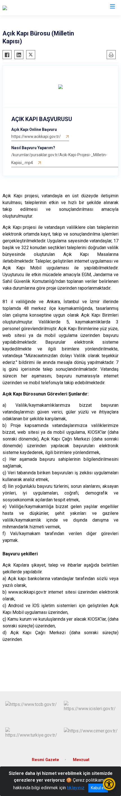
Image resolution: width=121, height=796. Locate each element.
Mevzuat (81, 759)
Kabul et (98, 788)
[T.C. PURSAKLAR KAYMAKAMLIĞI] (36, 7)
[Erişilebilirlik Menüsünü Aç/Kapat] (109, 784)
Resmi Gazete (45, 759)
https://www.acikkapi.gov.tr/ (36, 136)
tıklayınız (75, 787)
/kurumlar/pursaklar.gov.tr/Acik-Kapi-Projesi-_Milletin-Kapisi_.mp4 (59, 159)
